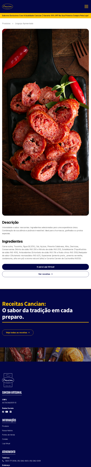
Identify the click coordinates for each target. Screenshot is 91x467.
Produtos (6, 23)
